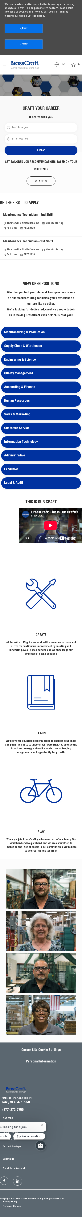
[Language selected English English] (60, 64)
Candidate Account (14, 1168)
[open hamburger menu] (4, 65)
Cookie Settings (28, 16)
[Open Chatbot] (41, 1145)
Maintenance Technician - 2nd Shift (28, 215)
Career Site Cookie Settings (41, 1050)
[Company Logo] (25, 64)
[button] (41, 150)
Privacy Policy (10, 1202)
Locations (8, 1159)
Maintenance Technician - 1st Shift (28, 241)
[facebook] (4, 1181)
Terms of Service (12, 1206)
